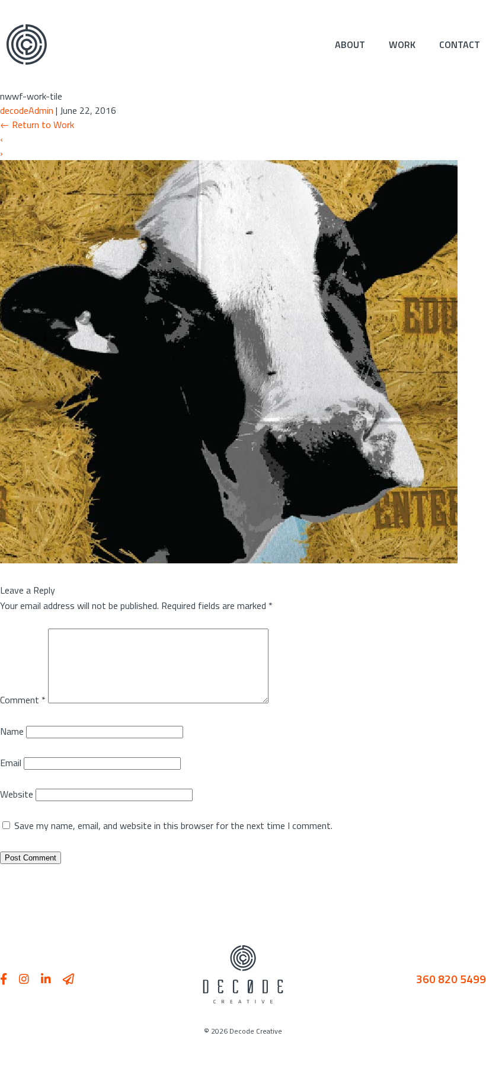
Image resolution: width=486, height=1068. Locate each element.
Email (10, 762)
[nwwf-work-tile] (229, 560)
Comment (23, 700)
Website (16, 794)
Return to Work (37, 124)
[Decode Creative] (26, 44)
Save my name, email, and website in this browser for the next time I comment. (173, 825)
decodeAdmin (26, 110)
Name (12, 731)
